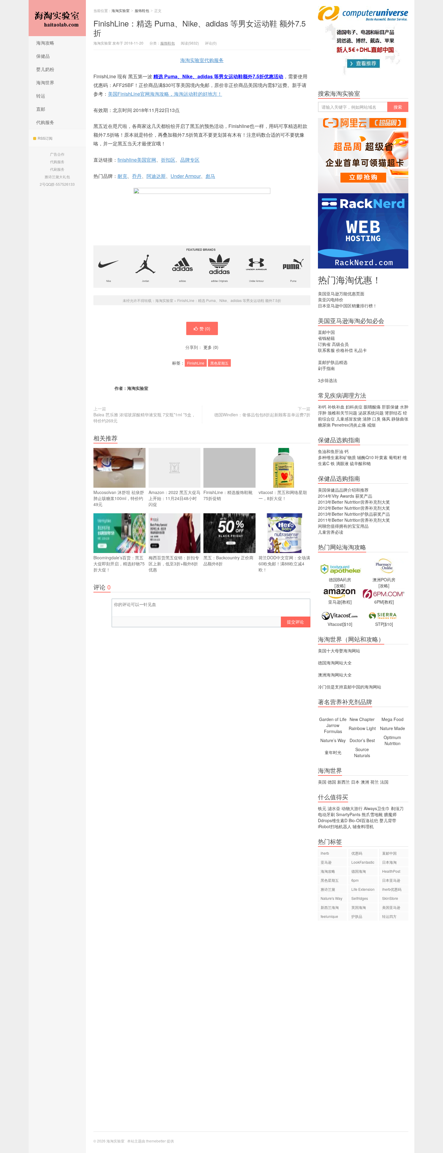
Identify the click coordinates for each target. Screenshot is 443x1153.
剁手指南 (326, 368)
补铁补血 (336, 407)
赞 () (205, 328)
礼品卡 (360, 350)
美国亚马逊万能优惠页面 (341, 294)
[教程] (346, 602)
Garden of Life (333, 719)
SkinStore (390, 898)
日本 (355, 782)
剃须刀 (397, 808)
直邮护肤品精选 (332, 362)
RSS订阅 (45, 138)
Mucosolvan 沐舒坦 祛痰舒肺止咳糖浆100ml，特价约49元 (118, 498)
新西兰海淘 (330, 907)
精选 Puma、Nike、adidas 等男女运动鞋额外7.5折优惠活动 (218, 76)
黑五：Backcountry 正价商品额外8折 (228, 561)
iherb (325, 853)
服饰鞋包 (142, 10)
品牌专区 (190, 159)
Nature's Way (331, 898)
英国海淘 (358, 907)
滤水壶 (334, 808)
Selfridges (359, 898)
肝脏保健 (390, 407)
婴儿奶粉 (45, 69)
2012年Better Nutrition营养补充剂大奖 (354, 508)
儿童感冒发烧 (348, 419)
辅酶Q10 (365, 457)
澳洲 (365, 782)
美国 (322, 782)
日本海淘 (389, 862)
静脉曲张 (399, 419)
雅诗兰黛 (328, 889)
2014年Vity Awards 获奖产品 (345, 496)
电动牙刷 (326, 814)
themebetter (156, 1140)
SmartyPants (348, 814)
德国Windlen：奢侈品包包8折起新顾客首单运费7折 (262, 415)
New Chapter (362, 719)
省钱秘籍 (326, 338)
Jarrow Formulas (333, 728)
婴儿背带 (387, 820)
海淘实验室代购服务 (202, 60)
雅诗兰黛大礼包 (57, 176)
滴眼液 (342, 463)
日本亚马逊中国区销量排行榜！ (347, 306)
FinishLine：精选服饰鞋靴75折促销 (228, 495)
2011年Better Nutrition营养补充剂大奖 (354, 520)
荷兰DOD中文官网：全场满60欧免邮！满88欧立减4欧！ (284, 564)
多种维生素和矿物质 (337, 457)
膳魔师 (390, 814)
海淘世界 (45, 82)
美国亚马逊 (391, 907)
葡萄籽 (395, 457)
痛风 (386, 419)
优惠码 (356, 853)
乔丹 (137, 175)
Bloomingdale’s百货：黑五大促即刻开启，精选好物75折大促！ (119, 564)
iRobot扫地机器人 (334, 826)
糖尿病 (324, 425)
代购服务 (45, 122)
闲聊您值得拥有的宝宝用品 (343, 526)
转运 (40, 95)
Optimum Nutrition (392, 740)
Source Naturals (362, 752)
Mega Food (393, 719)
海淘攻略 (45, 42)
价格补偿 (344, 350)
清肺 (367, 419)
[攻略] (340, 586)
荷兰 (374, 782)
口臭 (376, 419)
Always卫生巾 (377, 808)
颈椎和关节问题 (342, 413)
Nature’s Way (333, 740)
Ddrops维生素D (332, 820)
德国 (332, 782)
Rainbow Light (362, 728)
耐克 (122, 175)
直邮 (40, 109)
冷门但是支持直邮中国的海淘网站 (349, 687)
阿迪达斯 (156, 175)
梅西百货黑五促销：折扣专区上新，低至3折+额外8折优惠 (174, 564)
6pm (355, 880)
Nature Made (392, 728)
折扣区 (168, 159)
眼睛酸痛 (372, 407)
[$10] (347, 624)
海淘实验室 (57, 18)
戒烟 (371, 425)
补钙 (322, 407)
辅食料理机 (363, 826)
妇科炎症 (354, 407)
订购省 (324, 344)
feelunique (329, 916)
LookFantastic (362, 862)
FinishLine (195, 362)
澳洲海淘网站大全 (335, 675)
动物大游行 (352, 808)
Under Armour (186, 175)
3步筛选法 (327, 380)
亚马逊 (326, 862)
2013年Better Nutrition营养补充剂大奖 (354, 502)
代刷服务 (57, 169)
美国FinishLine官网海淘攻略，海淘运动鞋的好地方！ (165, 93)
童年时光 (333, 752)
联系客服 (326, 350)
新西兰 (343, 782)
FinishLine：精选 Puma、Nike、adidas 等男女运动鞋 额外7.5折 (199, 27)
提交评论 (295, 622)
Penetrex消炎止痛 (349, 425)
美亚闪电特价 (330, 300)
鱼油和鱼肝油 (330, 451)
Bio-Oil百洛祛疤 (363, 820)
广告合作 (57, 154)
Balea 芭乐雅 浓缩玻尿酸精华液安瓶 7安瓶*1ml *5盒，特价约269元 (144, 418)
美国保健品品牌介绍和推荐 (343, 490)
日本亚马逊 (391, 880)
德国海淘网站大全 (335, 663)
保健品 (43, 56)
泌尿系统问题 (371, 413)
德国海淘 (358, 871)
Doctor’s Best (362, 740)
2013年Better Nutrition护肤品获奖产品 (354, 514)
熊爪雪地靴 (372, 814)
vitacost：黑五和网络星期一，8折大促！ (283, 495)
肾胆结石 (393, 413)
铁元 (322, 808)
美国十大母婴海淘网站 (339, 651)
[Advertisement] (363, 1029)
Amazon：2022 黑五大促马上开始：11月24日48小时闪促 (174, 498)
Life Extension (363, 889)
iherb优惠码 (391, 889)
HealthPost (391, 871)
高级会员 (340, 344)
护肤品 (356, 916)
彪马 (210, 175)
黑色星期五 (219, 362)
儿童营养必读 (330, 532)
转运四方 (389, 916)
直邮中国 (326, 332)
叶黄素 (381, 457)
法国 (384, 782)
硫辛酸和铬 (360, 463)
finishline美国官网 (137, 159)
